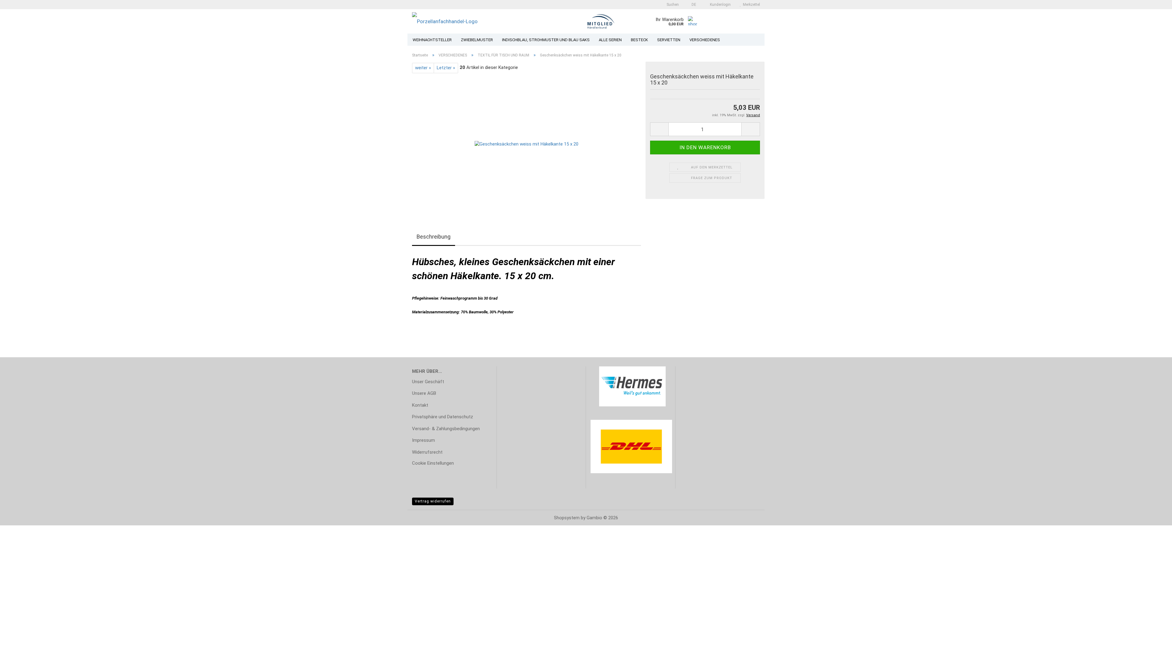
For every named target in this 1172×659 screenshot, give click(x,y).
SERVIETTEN (668, 40)
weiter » (423, 67)
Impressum (423, 440)
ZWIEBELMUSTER (477, 40)
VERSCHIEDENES (704, 40)
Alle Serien (610, 40)
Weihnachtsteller (432, 40)
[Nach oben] (1155, 649)
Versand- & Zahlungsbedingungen (446, 428)
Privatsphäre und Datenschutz (442, 417)
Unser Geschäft (428, 381)
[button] (692, 4)
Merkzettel (750, 4)
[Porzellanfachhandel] (482, 21)
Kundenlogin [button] (719, 4)
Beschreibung (433, 236)
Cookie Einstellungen (433, 463)
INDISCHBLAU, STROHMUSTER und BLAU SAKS (546, 40)
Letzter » (446, 67)
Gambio (594, 517)
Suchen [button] (672, 4)
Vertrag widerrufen (433, 501)
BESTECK (639, 40)
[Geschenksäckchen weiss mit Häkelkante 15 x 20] (526, 141)
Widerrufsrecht (427, 452)
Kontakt (420, 405)
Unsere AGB (424, 393)
